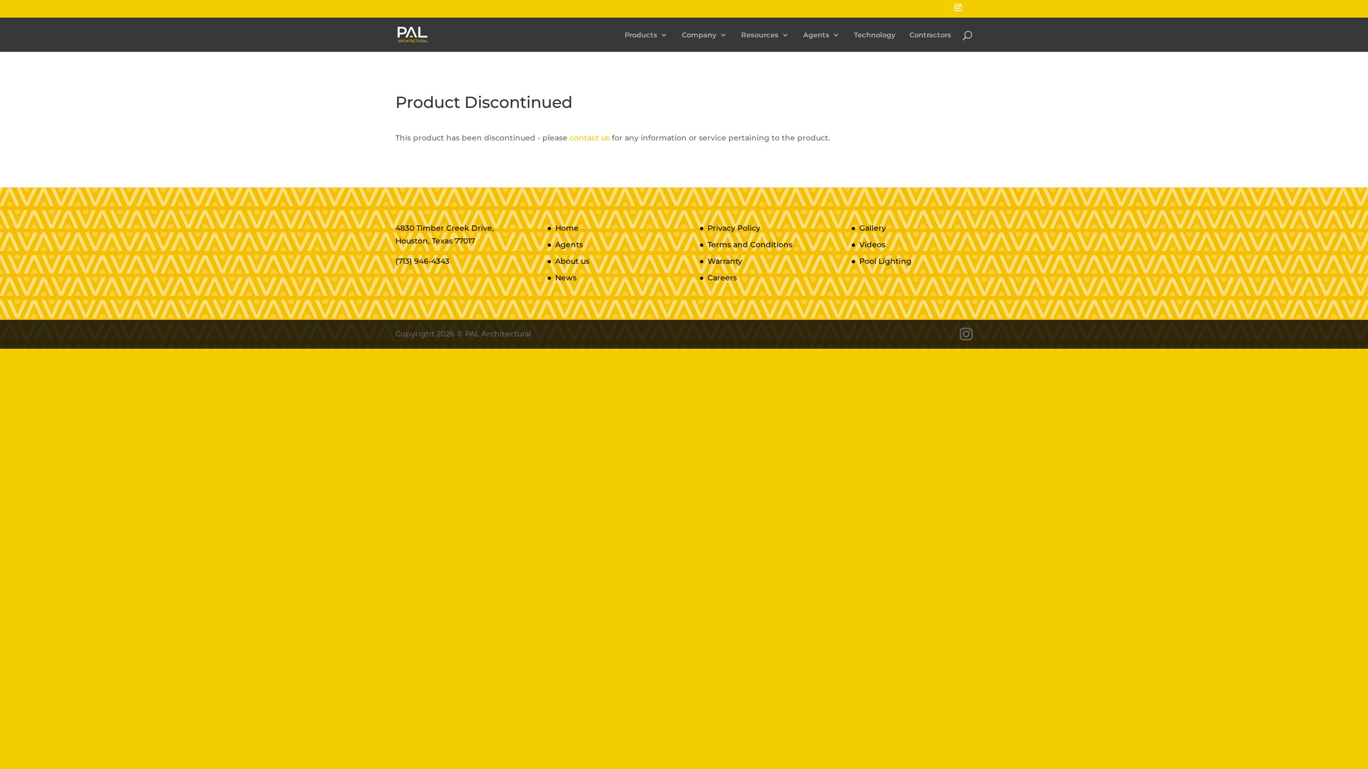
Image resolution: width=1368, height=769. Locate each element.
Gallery (872, 228)
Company (699, 35)
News (566, 278)
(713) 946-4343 (422, 261)
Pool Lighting (885, 261)
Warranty (725, 261)
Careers (722, 278)
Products (641, 35)
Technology (875, 35)
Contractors (930, 35)
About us (572, 261)
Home (567, 228)
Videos (872, 244)
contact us (590, 138)
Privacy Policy (734, 228)
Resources (760, 35)
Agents (816, 35)
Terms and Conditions (750, 244)
